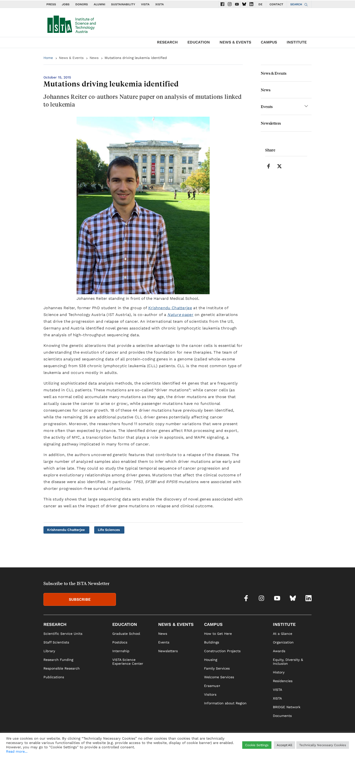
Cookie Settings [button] (257, 745)
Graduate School (126, 634)
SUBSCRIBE (80, 599)
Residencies (282, 681)
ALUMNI (99, 4)
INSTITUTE (297, 42)
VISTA (145, 4)
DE (260, 4)
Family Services (217, 668)
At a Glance (282, 634)
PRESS (51, 4)
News (94, 58)
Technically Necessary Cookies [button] (322, 745)
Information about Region (225, 703)
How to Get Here (218, 634)
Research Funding (58, 660)
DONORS (81, 4)
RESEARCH (167, 42)
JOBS (66, 4)
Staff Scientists (56, 642)
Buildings (211, 642)
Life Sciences (109, 530)
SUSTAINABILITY (123, 4)
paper (180, 314)
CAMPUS (269, 42)
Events (267, 106)
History (278, 672)
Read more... (17, 751)
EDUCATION (198, 42)
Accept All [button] (284, 745)
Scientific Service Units (62, 634)
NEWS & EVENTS (235, 42)
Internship (120, 651)
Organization (283, 642)
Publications (53, 677)
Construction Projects (222, 651)
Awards (279, 651)
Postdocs (119, 642)
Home (48, 58)
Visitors (210, 694)
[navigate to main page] (71, 23)
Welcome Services (219, 677)
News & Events (71, 58)
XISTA (159, 4)
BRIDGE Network (286, 707)
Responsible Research (61, 668)
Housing (210, 660)
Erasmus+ (212, 686)
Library (49, 651)
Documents (282, 716)
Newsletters (271, 123)
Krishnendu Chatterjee (170, 308)
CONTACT (276, 4)
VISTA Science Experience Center (127, 661)
